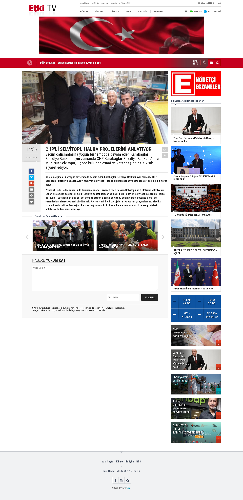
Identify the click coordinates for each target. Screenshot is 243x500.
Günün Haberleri (100, 3)
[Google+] (31, 183)
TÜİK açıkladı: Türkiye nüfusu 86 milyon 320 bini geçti (70, 62)
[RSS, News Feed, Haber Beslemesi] (122, 480)
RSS (138, 461)
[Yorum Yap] (31, 201)
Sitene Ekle (126, 3)
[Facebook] (31, 171)
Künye (119, 461)
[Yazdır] (31, 195)
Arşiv (114, 3)
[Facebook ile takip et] (115, 480)
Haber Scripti (119, 487)
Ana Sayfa (84, 3)
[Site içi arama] (217, 62)
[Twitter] (31, 177)
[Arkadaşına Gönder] (31, 189)
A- (164, 155)
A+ (165, 149)
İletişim (129, 461)
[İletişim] (211, 62)
